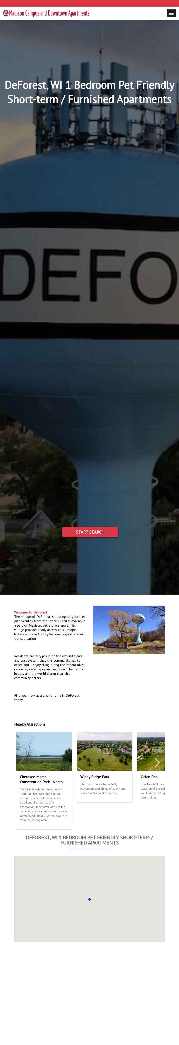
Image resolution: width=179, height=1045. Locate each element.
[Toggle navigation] (171, 13)
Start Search (90, 532)
